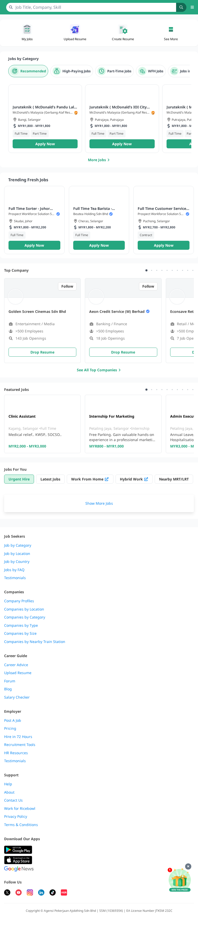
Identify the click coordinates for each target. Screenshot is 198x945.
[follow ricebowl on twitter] (7, 893)
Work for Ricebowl (19, 808)
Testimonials (15, 577)
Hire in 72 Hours (18, 736)
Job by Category (17, 545)
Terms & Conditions (21, 824)
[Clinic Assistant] (42, 424)
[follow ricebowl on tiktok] (53, 893)
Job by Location (17, 553)
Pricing (10, 728)
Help (8, 784)
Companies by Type (21, 625)
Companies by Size (20, 633)
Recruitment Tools (19, 744)
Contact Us (13, 800)
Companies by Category (24, 617)
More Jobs (97, 159)
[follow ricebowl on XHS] (64, 893)
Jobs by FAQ (14, 570)
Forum (9, 681)
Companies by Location (24, 609)
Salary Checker (17, 697)
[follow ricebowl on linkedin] (41, 893)
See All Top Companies (97, 369)
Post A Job (12, 720)
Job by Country (16, 561)
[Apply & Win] (180, 880)
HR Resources (16, 753)
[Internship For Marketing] (123, 424)
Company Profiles (19, 601)
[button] (171, 33)
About (9, 792)
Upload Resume (17, 673)
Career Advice (16, 665)
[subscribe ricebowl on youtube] (18, 893)
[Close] (188, 866)
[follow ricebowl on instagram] (30, 893)
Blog (8, 689)
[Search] (181, 7)
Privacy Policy (15, 816)
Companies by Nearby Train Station (34, 641)
